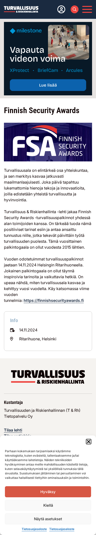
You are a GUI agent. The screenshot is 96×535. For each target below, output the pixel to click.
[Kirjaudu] (60, 9)
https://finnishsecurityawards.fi (54, 300)
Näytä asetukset (48, 519)
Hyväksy (48, 491)
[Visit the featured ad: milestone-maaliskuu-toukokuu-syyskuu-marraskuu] (48, 58)
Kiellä (48, 505)
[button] (88, 441)
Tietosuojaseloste (34, 529)
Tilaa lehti (13, 430)
